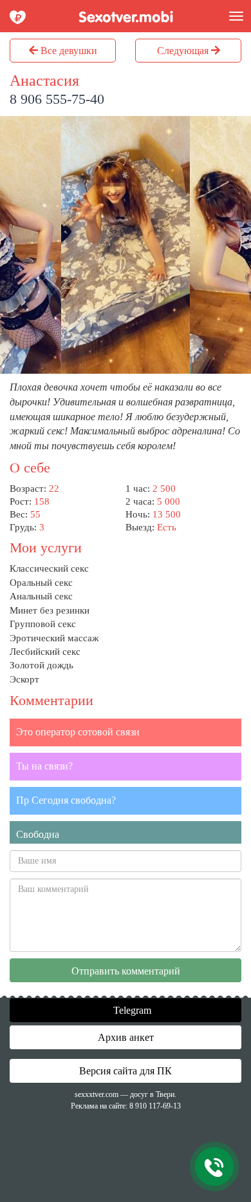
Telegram (131, 1010)
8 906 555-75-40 (57, 99)
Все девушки (67, 50)
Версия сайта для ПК (125, 1070)
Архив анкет (126, 1037)
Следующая (184, 50)
